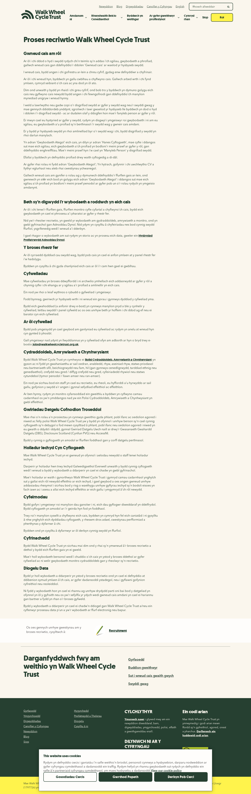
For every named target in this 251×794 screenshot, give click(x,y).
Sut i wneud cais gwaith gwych (151, 675)
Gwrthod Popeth (125, 777)
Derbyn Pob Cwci (181, 777)
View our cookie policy (166, 770)
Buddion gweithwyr (142, 667)
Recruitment (118, 630)
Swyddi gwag (138, 684)
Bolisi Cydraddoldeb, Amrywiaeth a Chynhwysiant (118, 360)
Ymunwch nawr (134, 719)
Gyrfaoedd (136, 659)
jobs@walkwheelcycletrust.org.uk (55, 344)
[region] (125, 771)
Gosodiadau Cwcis (70, 777)
